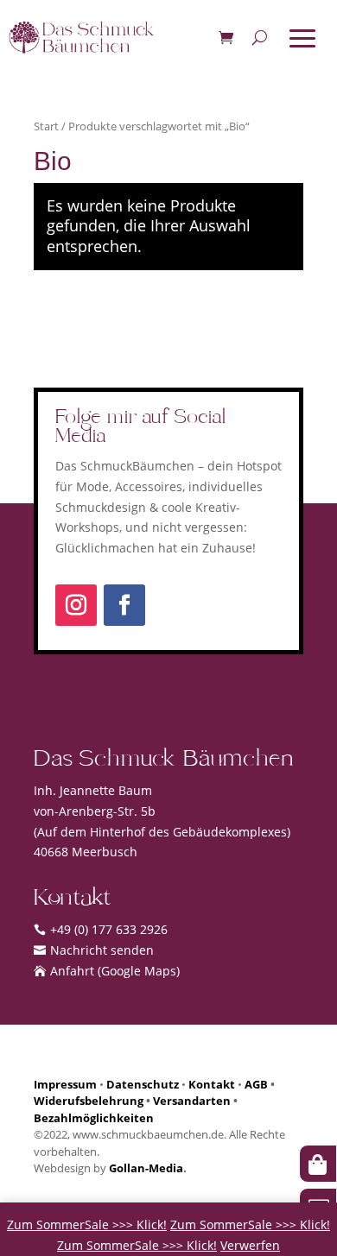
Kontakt (211, 1084)
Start (46, 126)
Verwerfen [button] (250, 1245)
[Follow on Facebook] (124, 605)
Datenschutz (142, 1084)
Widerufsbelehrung (88, 1100)
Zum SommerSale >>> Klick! (87, 1224)
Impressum (65, 1084)
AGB (256, 1084)
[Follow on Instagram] (76, 605)
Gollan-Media (146, 1168)
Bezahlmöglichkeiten (94, 1118)
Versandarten (192, 1100)
